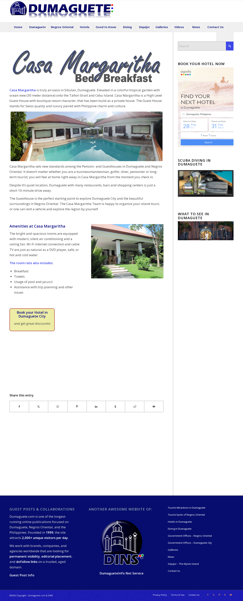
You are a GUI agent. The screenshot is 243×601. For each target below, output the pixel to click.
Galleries (173, 549)
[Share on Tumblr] (115, 406)
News (171, 556)
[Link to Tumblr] (225, 595)
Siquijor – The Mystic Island (183, 564)
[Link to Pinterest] (219, 595)
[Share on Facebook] (19, 406)
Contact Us (174, 571)
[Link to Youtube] (231, 595)
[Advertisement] (86, 458)
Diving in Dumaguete (180, 528)
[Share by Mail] (153, 406)
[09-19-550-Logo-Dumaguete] (61, 11)
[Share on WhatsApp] (57, 406)
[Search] (225, 36)
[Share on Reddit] (134, 406)
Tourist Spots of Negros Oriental (186, 514)
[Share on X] (38, 406)
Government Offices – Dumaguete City (190, 542)
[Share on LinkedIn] (96, 406)
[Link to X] (213, 595)
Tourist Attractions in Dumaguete (186, 507)
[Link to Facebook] (208, 595)
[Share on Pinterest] (77, 406)
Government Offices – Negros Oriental (190, 535)
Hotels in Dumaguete (180, 521)
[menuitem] (18, 27)
